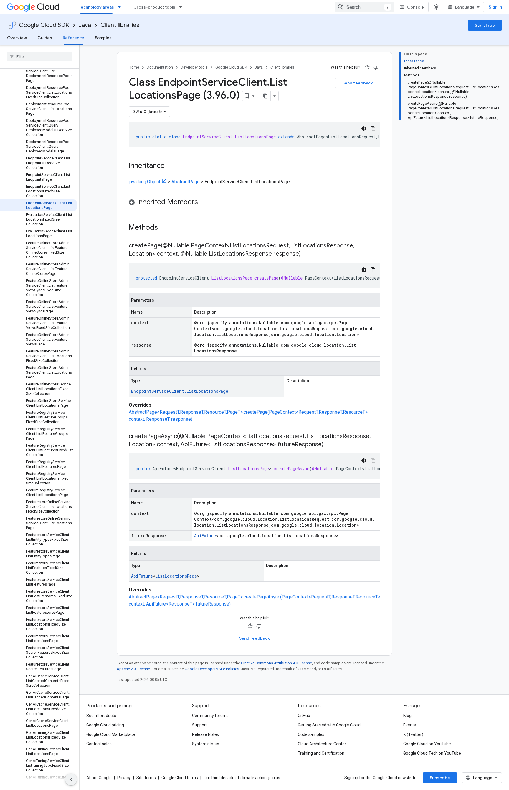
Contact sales (99, 743)
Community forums (210, 715)
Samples (103, 37)
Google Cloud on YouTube (427, 743)
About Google (99, 777)
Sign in (495, 7)
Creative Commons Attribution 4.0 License (276, 663)
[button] (254, 203)
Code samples (311, 734)
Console (415, 7)
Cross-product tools (154, 7)
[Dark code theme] (363, 128)
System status (205, 743)
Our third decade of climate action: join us (242, 777)
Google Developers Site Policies (212, 669)
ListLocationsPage (176, 576)
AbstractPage (185, 181)
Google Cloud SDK (44, 25)
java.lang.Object (144, 181)
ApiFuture (205, 535)
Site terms (146, 777)
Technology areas (96, 7)
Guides (44, 37)
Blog (407, 715)
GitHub (304, 715)
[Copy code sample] (373, 128)
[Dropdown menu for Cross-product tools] (182, 7)
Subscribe (440, 777)
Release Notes (205, 734)
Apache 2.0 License (133, 669)
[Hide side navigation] (71, 779)
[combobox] (364, 7)
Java (85, 25)
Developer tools (194, 67)
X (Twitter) (413, 734)
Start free (485, 25)
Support (199, 725)
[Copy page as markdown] (265, 96)
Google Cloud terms (179, 777)
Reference (73, 37)
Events (409, 725)
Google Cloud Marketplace (110, 734)
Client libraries (119, 25)
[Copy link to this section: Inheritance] (170, 166)
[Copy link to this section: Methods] (165, 228)
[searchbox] (39, 56)
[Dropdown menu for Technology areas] (121, 7)
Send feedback (357, 83)
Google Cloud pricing (105, 725)
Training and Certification (321, 753)
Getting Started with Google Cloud (329, 725)
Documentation (160, 67)
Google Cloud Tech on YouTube (432, 753)
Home (134, 67)
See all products (101, 715)
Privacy (124, 777)
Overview (17, 37)
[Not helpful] (375, 67)
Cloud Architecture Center (322, 743)
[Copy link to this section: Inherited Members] (204, 202)
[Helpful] (367, 67)
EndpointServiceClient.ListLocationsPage (179, 391)
